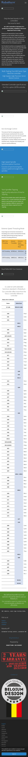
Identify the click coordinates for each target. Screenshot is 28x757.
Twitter (4, 620)
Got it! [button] (14, 754)
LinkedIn (4, 624)
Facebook (4, 622)
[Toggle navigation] (25, 2)
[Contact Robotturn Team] (14, 698)
